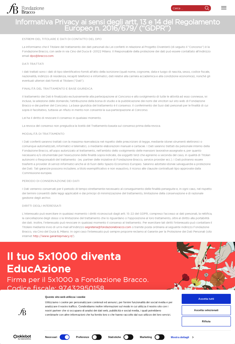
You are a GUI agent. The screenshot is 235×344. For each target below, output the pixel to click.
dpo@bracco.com (42, 55)
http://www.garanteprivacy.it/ (53, 236)
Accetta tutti (206, 298)
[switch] (97, 337)
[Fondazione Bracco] (25, 8)
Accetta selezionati (206, 310)
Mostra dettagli (180, 337)
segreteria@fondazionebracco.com (108, 227)
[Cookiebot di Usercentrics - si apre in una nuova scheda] (22, 337)
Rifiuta (206, 321)
